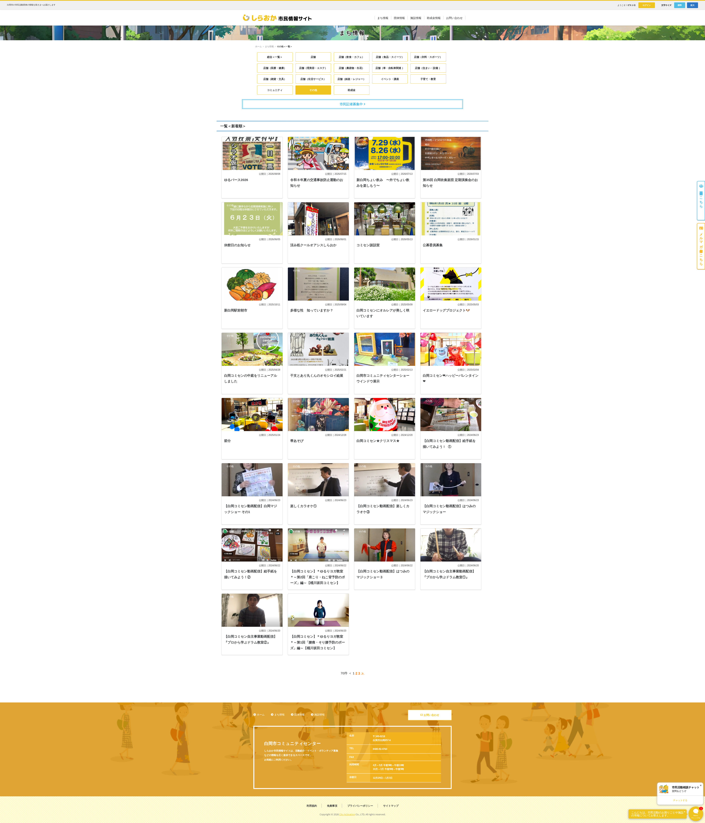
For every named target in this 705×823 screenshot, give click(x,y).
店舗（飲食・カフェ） (351, 56)
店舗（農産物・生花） (351, 68)
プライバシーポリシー (360, 805)
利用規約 (312, 805)
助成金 (351, 90)
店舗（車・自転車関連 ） (389, 68)
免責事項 (332, 805)
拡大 (692, 5)
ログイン (647, 5)
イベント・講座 (390, 79)
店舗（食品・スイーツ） (390, 56)
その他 (313, 90)
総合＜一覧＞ (275, 56)
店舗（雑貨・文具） (274, 79)
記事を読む (252, 167)
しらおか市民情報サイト (277, 17)
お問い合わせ (431, 714)
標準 (680, 5)
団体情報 (299, 714)
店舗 (313, 56)
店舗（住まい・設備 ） (428, 68)
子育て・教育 (428, 79)
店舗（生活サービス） (313, 79)
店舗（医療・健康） (274, 68)
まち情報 (269, 46)
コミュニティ (275, 90)
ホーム (258, 46)
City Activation (347, 814)
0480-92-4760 (380, 749)
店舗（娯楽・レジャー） (351, 79)
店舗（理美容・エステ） (313, 68)
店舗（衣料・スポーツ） (428, 56)
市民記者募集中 (352, 104)
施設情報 (319, 714)
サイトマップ (391, 805)
